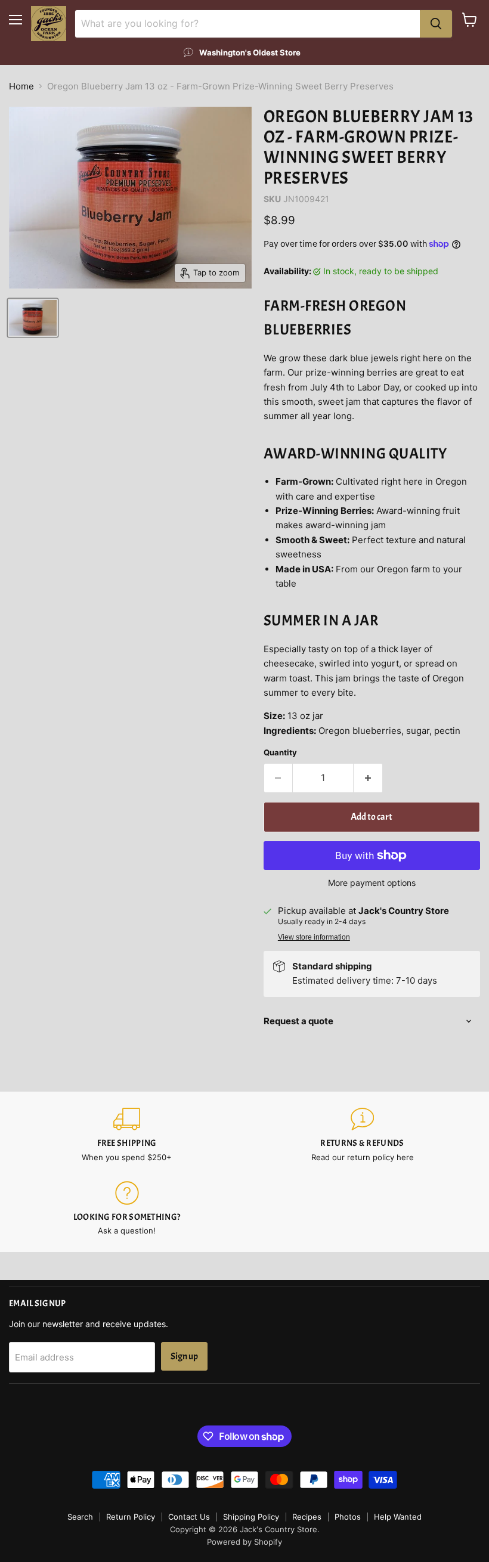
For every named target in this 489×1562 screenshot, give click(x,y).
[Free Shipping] (127, 1135)
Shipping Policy (251, 1516)
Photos (348, 1516)
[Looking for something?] (127, 1208)
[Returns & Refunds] (362, 1135)
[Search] (436, 24)
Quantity (280, 752)
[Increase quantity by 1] (368, 778)
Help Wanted (398, 1516)
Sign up (184, 1356)
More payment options (372, 883)
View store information (314, 937)
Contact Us (189, 1516)
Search (80, 1516)
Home (21, 86)
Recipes (306, 1516)
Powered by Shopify (244, 1541)
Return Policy (130, 1516)
